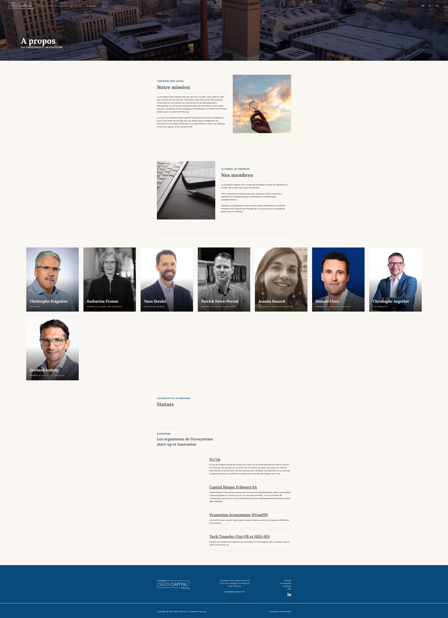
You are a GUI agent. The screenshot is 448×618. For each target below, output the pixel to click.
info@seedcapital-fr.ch (234, 592)
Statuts (165, 404)
